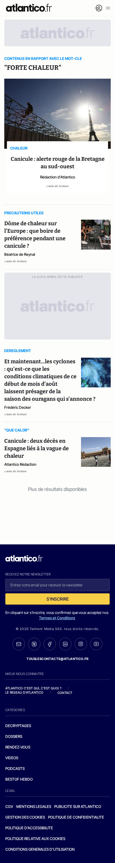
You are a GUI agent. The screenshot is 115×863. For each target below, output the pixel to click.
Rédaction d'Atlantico (57, 177)
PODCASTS (15, 768)
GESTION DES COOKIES (25, 817)
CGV (9, 806)
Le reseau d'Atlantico (24, 692)
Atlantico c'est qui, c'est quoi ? (33, 688)
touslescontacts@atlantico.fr (57, 659)
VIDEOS (11, 757)
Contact (64, 693)
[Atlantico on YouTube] (96, 644)
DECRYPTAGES (18, 725)
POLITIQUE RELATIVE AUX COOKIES (35, 838)
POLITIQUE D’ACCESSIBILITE (29, 828)
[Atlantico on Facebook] (50, 644)
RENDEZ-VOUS (17, 747)
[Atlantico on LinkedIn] (65, 644)
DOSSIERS (13, 736)
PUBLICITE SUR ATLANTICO (77, 806)
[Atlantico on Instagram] (81, 644)
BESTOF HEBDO (19, 779)
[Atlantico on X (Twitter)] (34, 644)
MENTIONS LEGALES (33, 806)
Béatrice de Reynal (19, 254)
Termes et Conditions (57, 618)
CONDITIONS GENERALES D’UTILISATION (40, 849)
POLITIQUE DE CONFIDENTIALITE (76, 817)
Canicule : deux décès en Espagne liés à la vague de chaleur (36, 448)
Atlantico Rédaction (20, 464)
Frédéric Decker (17, 407)
